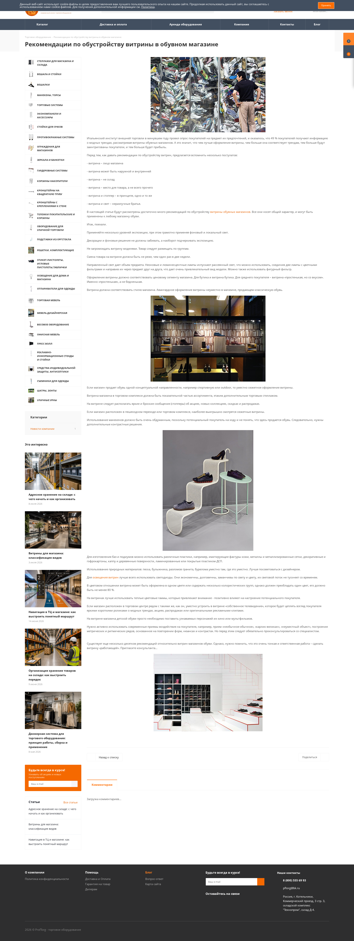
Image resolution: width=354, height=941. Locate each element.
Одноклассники (209, 902)
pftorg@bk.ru (291, 888)
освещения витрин (106, 577)
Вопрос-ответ (154, 879)
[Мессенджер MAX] (218, 902)
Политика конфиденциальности (47, 879)
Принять (326, 5)
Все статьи (70, 802)
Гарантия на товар (97, 884)
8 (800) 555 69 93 (294, 880)
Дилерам (91, 889)
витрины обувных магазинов (230, 212)
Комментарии (102, 784)
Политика (148, 7)
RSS (325, 44)
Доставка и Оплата (97, 879)
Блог (148, 872)
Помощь (91, 872)
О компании (34, 872)
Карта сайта (153, 884)
